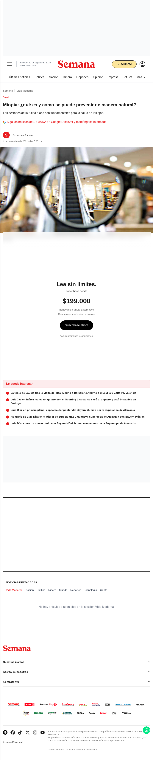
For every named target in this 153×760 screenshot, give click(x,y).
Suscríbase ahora (76, 325)
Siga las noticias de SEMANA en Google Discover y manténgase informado (57, 121)
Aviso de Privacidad (17, 742)
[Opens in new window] (12, 732)
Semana (8, 90)
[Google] (5, 732)
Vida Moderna (25, 90)
